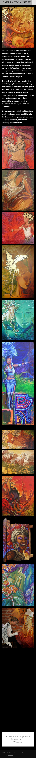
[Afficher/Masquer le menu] (34, 2)
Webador (18, 742)
